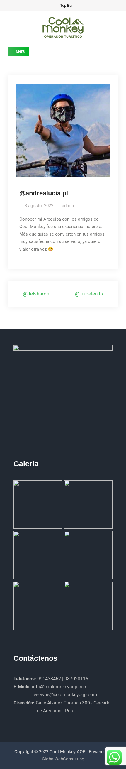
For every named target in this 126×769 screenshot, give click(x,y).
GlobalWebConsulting (63, 759)
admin (68, 205)
